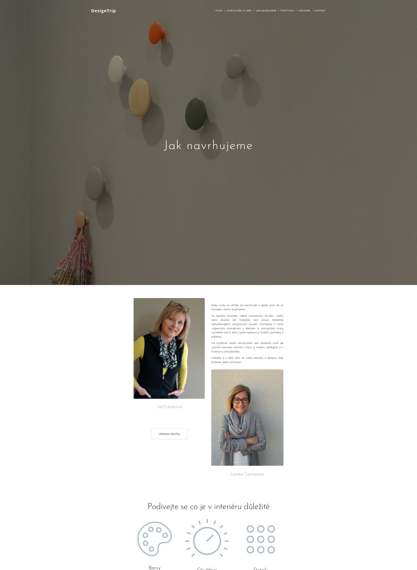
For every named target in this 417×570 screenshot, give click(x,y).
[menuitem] (220, 11)
